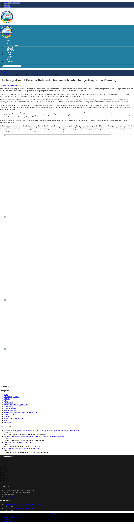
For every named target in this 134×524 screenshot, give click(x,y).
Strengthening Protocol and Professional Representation (23, 504)
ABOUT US (10, 43)
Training (7, 417)
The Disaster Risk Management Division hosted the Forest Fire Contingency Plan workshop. (34, 437)
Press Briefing (8, 407)
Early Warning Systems (11, 397)
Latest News (8, 403)
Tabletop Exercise (10, 415)
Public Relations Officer (8, 85)
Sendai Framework (10, 411)
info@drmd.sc (9, 496)
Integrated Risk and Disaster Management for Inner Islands (24, 448)
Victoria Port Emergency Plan (14, 419)
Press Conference (10, 409)
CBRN (6, 395)
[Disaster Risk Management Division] (7, 23)
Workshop (7, 423)
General (19, 85)
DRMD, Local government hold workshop (17, 443)
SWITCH (53, 514)
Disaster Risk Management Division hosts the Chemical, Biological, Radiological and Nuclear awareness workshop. (42, 431)
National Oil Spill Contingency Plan (16, 405)
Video (6, 421)
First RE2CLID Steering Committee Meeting (18, 508)
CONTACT (10, 61)
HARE (6, 401)
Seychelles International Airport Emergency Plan (20, 413)
